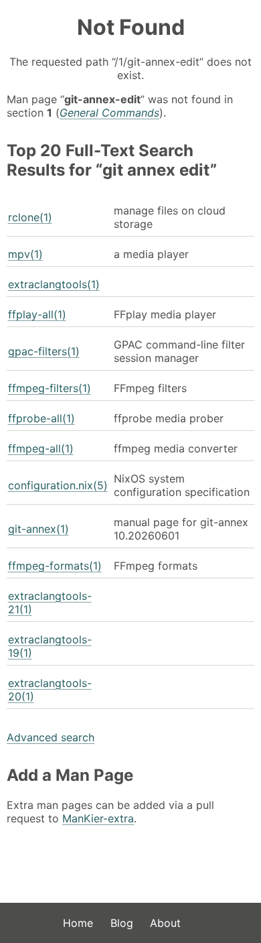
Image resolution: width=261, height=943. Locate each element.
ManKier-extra (98, 818)
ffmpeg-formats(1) (55, 565)
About (165, 923)
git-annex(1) (38, 529)
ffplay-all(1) (37, 314)
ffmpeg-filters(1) (49, 388)
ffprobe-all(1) (41, 418)
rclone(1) (30, 217)
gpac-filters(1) (44, 351)
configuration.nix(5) (58, 485)
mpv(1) (25, 254)
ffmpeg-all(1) (41, 448)
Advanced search (50, 737)
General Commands (109, 112)
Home (78, 923)
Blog (121, 923)
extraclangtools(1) (54, 284)
